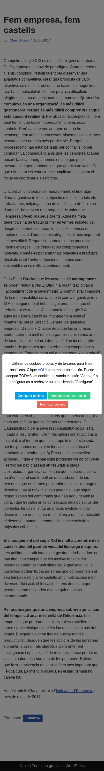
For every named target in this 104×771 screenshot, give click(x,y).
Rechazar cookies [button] (52, 404)
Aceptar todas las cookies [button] (69, 396)
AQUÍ (42, 370)
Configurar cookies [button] (31, 396)
